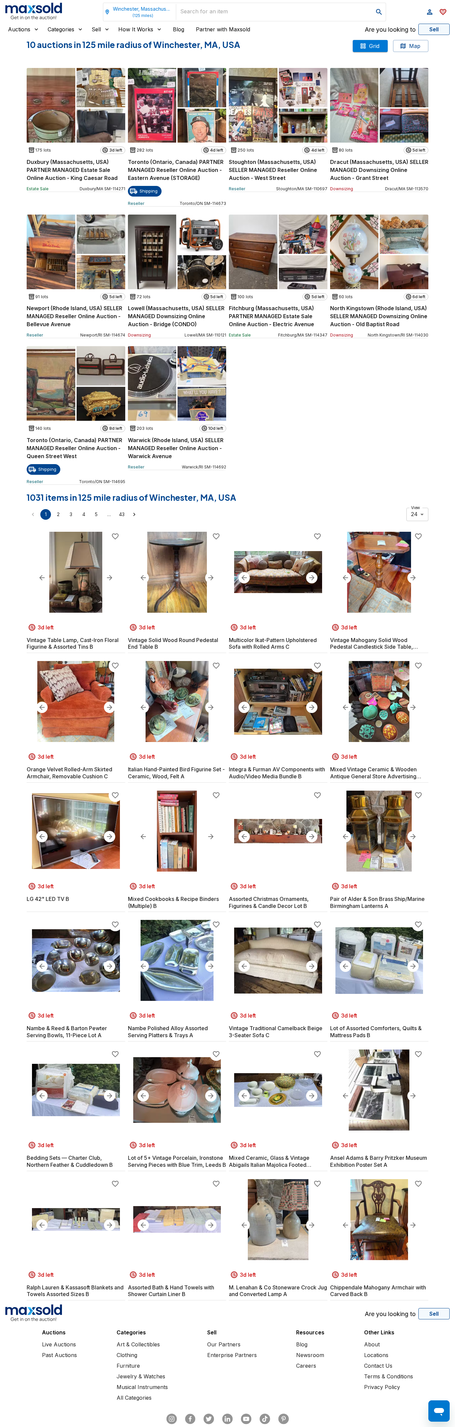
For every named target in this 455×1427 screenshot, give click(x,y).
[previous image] (42, 577)
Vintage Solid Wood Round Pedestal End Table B (173, 643)
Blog (178, 29)
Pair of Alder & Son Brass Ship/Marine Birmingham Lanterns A (377, 902)
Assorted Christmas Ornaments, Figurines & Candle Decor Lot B (269, 902)
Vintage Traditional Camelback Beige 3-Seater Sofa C (275, 1032)
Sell (96, 29)
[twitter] (209, 1419)
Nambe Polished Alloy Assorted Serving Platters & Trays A (168, 1032)
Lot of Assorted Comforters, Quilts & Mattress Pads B (376, 1032)
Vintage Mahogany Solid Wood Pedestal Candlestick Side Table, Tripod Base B (371, 644)
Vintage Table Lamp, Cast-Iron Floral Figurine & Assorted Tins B (73, 643)
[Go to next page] (134, 514)
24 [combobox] (414, 514)
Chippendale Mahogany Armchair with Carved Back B (378, 1291)
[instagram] (172, 1419)
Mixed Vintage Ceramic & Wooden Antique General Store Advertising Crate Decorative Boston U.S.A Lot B (375, 773)
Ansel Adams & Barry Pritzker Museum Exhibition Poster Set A (378, 1161)
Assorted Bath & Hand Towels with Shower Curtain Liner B (171, 1291)
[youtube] (246, 1419)
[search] (379, 12)
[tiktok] (265, 1419)
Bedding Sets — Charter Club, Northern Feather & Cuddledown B (70, 1161)
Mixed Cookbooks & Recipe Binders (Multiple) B (173, 902)
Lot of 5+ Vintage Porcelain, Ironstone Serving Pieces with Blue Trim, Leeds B (177, 1161)
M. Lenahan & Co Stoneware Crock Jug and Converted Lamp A (278, 1291)
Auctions (19, 29)
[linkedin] (227, 1419)
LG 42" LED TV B (48, 899)
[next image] (109, 577)
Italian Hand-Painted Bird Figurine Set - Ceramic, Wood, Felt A (176, 773)
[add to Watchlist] (115, 536)
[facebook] (190, 1419)
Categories (61, 29)
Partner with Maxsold (223, 29)
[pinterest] (283, 1419)
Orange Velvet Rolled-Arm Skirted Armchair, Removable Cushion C (69, 773)
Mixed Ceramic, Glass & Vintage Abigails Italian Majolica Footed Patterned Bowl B (269, 1161)
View (415, 507)
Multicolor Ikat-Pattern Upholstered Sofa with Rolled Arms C (273, 643)
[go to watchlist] (443, 12)
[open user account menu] (429, 12)
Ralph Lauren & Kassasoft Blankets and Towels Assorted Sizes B (75, 1291)
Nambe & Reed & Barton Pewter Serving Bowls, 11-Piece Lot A (67, 1032)
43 (122, 514)
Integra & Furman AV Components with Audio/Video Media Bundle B (277, 773)
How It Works (135, 29)
